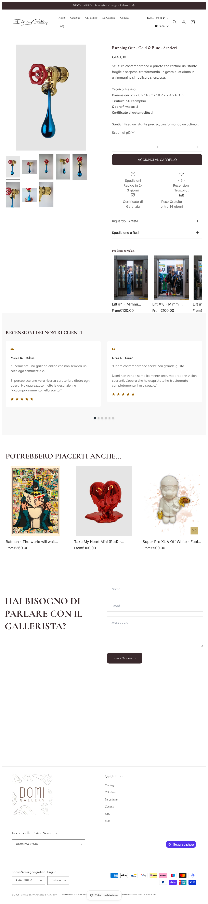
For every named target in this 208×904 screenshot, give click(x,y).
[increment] (197, 147)
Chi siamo (110, 792)
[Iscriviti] (80, 844)
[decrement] (117, 147)
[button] (174, 22)
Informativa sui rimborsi (74, 894)
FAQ (107, 813)
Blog (107, 820)
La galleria (111, 799)
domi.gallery (28, 894)
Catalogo (110, 785)
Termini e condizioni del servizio (139, 894)
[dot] (95, 418)
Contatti (109, 806)
